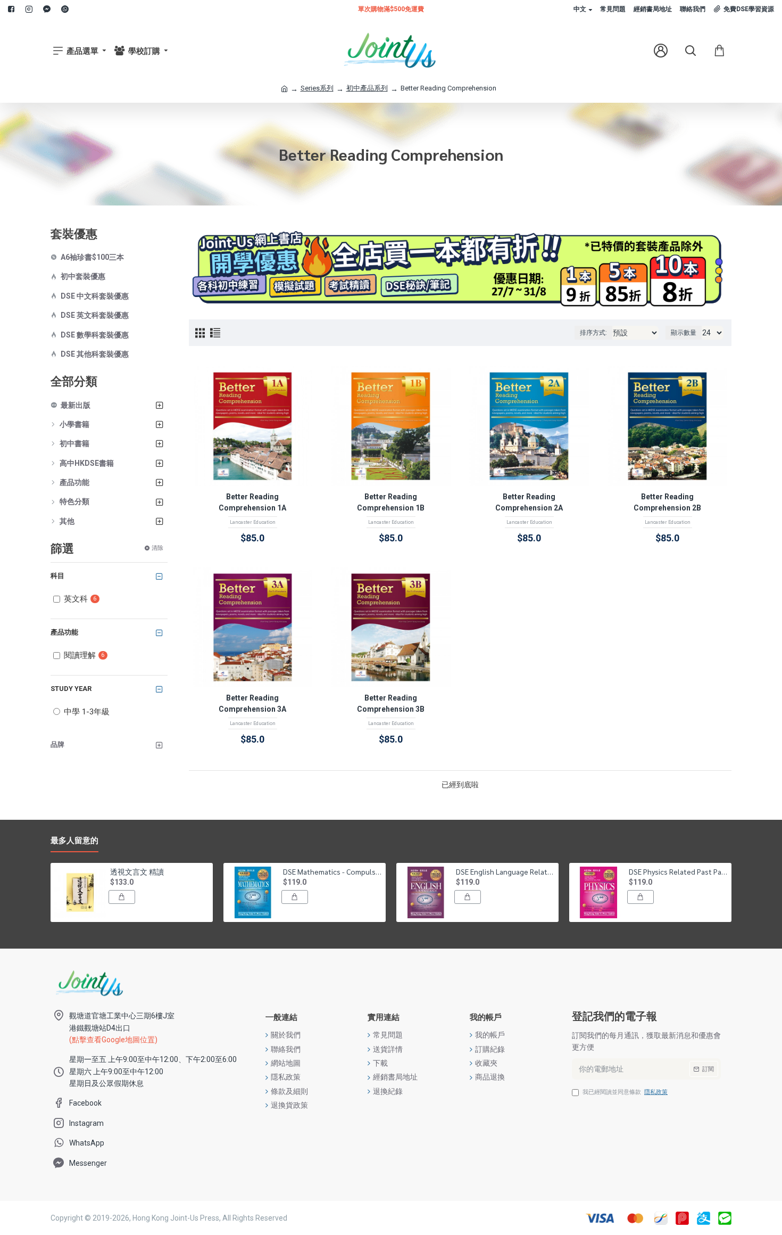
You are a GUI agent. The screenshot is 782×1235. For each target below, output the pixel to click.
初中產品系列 (367, 88)
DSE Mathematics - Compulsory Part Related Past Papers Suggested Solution (332, 871)
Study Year (71, 689)
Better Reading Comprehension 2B (667, 502)
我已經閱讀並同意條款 (625, 1092)
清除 (157, 548)
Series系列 (317, 88)
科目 (57, 576)
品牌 (57, 744)
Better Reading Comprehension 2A (529, 502)
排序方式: (593, 332)
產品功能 (64, 632)
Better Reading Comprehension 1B (391, 502)
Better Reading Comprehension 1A (252, 502)
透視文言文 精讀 (137, 871)
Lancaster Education (253, 522)
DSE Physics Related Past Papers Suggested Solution (678, 871)
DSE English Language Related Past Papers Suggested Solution (505, 871)
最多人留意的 (74, 840)
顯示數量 (683, 332)
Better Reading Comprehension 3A (252, 703)
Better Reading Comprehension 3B (391, 703)
